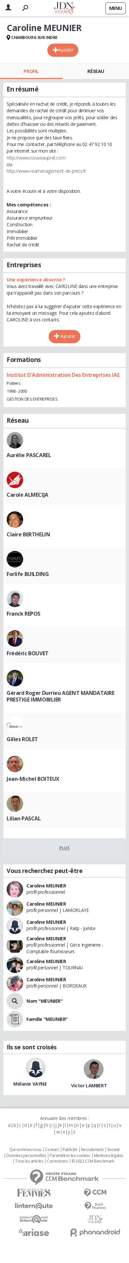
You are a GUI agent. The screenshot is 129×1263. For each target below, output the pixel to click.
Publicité (70, 1149)
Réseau (95, 71)
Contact (52, 1149)
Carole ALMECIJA (27, 494)
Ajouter (65, 50)
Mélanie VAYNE (30, 1084)
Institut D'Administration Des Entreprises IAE (63, 375)
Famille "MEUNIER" (47, 1019)
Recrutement (92, 1149)
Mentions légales (108, 1155)
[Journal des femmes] (33, 1193)
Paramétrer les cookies (70, 1155)
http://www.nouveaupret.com (36, 158)
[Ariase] (33, 1232)
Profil (30, 71)
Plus (64, 848)
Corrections (57, 1161)
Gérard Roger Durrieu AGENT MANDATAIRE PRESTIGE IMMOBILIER (60, 696)
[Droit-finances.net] (95, 1206)
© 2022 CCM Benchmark (92, 1161)
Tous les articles (29, 1161)
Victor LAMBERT (89, 1085)
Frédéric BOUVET (28, 653)
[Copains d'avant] (33, 1219)
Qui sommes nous (25, 1149)
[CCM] (95, 1193)
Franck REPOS (23, 613)
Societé (113, 1149)
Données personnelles (26, 1155)
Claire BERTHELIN (28, 534)
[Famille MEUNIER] (15, 1019)
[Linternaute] (33, 1206)
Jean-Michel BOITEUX (33, 778)
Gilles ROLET (22, 739)
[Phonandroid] (95, 1232)
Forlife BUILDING (28, 574)
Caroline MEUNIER (46, 886)
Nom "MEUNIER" (44, 1001)
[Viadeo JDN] (95, 1219)
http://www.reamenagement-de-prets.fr (46, 171)
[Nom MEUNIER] (15, 1001)
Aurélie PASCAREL (29, 455)
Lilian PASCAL (24, 818)
